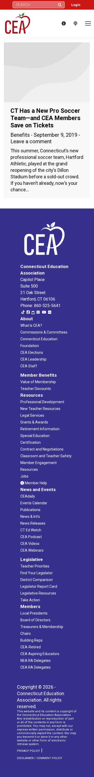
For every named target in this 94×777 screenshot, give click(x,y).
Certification (30, 442)
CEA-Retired (30, 647)
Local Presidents (34, 613)
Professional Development (42, 402)
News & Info (30, 516)
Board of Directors (35, 620)
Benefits (20, 135)
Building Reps (31, 640)
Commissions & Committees (43, 332)
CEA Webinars (32, 550)
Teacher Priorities (34, 566)
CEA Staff (28, 366)
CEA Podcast (31, 537)
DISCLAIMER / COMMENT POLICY (39, 758)
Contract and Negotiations (41, 449)
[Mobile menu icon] (88, 23)
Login (75, 5)
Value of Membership (38, 382)
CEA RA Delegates (35, 667)
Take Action (30, 600)
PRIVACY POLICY (28, 751)
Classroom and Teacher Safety (46, 456)
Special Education (35, 436)
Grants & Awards (34, 422)
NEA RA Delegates (35, 660)
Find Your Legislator (36, 573)
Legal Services (32, 415)
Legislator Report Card (38, 586)
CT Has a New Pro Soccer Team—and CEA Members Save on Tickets (45, 118)
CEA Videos (29, 543)
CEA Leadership (33, 359)
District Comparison (36, 580)
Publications (30, 510)
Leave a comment (31, 141)
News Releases (32, 523)
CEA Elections (31, 352)
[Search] (60, 4)
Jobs (24, 476)
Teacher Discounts (35, 389)
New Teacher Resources (40, 409)
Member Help (35, 483)
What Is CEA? (31, 325)
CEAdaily (27, 496)
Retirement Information (40, 429)
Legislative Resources (38, 593)
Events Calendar (33, 503)
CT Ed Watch (30, 530)
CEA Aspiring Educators (39, 654)
